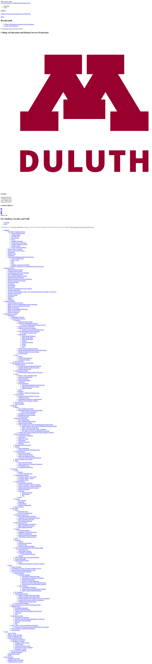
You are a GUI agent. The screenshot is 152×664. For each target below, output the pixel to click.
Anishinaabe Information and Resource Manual (31, 563)
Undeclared (11, 296)
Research (20, 391)
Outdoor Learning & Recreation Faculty (33, 329)
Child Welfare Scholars (24, 551)
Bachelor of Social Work (21, 514)
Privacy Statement (74, 227)
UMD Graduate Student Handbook (31, 590)
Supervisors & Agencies (25, 543)
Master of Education (13, 307)
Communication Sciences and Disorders (22, 363)
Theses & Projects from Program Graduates (34, 584)
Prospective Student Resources (30, 581)
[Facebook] (76, 209)
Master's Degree (19, 573)
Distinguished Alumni (14, 654)
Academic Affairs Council (22, 643)
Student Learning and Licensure (24, 459)
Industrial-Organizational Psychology (28, 488)
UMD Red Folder (27, 388)
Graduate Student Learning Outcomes (28, 367)
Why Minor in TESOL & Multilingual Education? (36, 431)
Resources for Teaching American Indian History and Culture (32, 627)
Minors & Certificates (21, 418)
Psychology (11, 284)
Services (17, 622)
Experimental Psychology (25, 483)
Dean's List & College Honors (16, 250)
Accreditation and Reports (25, 467)
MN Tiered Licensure (24, 453)
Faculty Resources (23, 383)
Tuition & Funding (27, 492)
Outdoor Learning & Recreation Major (29, 595)
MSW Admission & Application (27, 524)
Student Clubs (12, 254)
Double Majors (22, 503)
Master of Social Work (14, 310)
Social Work (11, 287)
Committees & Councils (18, 641)
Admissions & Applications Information (33, 578)
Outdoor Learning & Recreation (17, 280)
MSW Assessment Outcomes (26, 526)
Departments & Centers (10, 314)
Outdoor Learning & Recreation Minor (29, 597)
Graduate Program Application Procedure (29, 366)
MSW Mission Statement (25, 527)
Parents (24, 344)
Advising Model (15, 235)
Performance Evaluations (18, 639)
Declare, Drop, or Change (15, 249)
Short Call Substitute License (26, 456)
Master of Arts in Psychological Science (19, 306)
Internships (21, 502)
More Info (21, 491)
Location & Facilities (24, 360)
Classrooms (18, 612)
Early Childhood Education (15, 274)
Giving (20, 390)
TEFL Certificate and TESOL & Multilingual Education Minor (35, 424)
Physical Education (13, 282)
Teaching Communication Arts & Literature (20, 288)
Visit (23, 495)
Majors (17, 407)
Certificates (11, 299)
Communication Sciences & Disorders (18, 273)
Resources (21, 443)
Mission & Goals (23, 511)
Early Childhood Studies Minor (27, 421)
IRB (12, 261)
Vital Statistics (26, 494)
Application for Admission (25, 435)
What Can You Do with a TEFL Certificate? (34, 429)
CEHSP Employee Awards (15, 662)
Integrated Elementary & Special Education (20, 279)
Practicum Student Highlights (26, 546)
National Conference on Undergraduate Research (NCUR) (27, 266)
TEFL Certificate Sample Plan (30, 427)
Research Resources (16, 652)
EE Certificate (19, 592)
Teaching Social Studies (14, 293)
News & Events (19, 361)
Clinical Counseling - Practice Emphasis (29, 484)
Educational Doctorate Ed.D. (23, 445)
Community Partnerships (25, 552)
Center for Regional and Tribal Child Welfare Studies (26, 605)
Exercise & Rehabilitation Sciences (17, 276)
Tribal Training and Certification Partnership (27, 557)
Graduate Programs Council (22, 646)
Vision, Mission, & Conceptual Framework (30, 464)
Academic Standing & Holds (19, 244)
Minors (10, 298)
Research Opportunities (24, 505)
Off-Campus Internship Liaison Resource (33, 385)
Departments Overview (17, 317)
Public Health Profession (29, 336)
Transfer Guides (15, 246)
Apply (20, 497)
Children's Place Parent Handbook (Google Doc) (28, 611)
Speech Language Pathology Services (28, 396)
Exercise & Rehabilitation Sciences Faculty (34, 325)
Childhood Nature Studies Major (27, 601)
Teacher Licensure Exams (25, 454)
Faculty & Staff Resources (15, 638)
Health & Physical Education (16, 277)
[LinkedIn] (76, 212)
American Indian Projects (22, 560)
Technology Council (20, 649)
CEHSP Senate (19, 644)
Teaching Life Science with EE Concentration (31, 600)
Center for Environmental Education (21, 571)
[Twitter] (76, 213)
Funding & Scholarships (25, 533)
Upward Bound (15, 630)
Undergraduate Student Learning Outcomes (30, 372)
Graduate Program (20, 364)
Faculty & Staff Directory (11, 26)
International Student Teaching (26, 415)
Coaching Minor (22, 353)
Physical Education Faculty (29, 333)
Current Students (19, 404)
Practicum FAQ (22, 545)
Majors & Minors (9, 268)
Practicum (17, 540)
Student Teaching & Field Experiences (29, 450)
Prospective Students (24, 530)
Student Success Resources (18, 242)
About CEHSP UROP (17, 258)
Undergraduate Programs (22, 475)
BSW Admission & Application (27, 516)
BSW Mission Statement (25, 521)
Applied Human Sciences (18, 318)
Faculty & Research (23, 489)
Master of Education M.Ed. (22, 434)
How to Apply (15, 260)
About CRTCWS (23, 549)
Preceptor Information (24, 380)
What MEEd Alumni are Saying (31, 576)
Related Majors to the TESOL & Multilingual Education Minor (39, 426)
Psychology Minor (23, 480)
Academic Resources (17, 241)
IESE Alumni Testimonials (29, 412)
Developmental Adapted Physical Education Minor (32, 350)
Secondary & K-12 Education (26, 413)
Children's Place (15, 606)
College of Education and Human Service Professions (16, 14)
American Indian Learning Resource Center (23, 570)
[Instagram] (76, 210)
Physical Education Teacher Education (29, 331)
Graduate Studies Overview (15, 303)
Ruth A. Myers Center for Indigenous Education (24, 625)
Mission (20, 356)
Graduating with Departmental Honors (29, 518)
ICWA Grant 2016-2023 (28, 554)
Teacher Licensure (20, 451)
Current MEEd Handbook (29, 587)
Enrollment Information (21, 608)
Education (14, 405)
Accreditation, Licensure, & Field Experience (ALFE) (26, 568)
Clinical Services (19, 394)
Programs (17, 320)
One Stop (7, 6)
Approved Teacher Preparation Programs (29, 458)
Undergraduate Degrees (21, 594)
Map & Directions (23, 378)
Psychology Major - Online (25, 478)
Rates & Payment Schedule (22, 609)
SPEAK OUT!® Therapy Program (28, 401)
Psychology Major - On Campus (27, 477)
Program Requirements (28, 579)
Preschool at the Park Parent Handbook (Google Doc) (30, 619)
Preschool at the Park (17, 616)
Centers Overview (16, 567)
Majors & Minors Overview (15, 269)
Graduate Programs (9, 301)
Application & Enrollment (22, 617)
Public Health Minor (27, 339)
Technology (11, 255)
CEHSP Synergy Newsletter (15, 660)
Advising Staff (15, 236)
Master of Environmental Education (18, 309)
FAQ (23, 347)
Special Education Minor (25, 423)
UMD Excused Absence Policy (30, 386)
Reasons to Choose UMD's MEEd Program (34, 582)
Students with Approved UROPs (20, 265)
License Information (20, 559)
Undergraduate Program (21, 371)
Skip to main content (6, 1)
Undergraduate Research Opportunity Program (21, 257)
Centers (10, 565)
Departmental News (23, 465)
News (16, 538)
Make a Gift (4, 215)
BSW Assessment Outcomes (26, 519)
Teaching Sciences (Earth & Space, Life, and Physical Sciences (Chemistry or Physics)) (32, 292)
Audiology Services (23, 397)
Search (3, 10)
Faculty (24, 345)
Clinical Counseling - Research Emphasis (29, 486)
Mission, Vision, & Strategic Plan (27, 375)
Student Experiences (24, 442)
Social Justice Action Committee (24, 647)
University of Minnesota (17, 227)
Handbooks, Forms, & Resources (27, 532)
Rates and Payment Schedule (23, 620)
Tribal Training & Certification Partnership (23, 628)
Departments (11, 315)
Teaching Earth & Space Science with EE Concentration (34, 598)
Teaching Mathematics (14, 290)
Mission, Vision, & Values (15, 635)
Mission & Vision (23, 439)
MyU (5, 7)
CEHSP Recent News (14, 658)
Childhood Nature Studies (15, 271)
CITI (12, 263)
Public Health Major (27, 337)
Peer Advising (22, 500)
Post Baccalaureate (23, 416)
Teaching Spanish (13, 295)
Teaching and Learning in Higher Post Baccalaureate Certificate (36, 432)
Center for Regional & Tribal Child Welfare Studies (29, 548)
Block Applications (23, 448)
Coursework (21, 437)
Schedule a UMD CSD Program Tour (28, 393)
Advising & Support (27, 342)
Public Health (11, 285)
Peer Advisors (15, 238)
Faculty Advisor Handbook (18, 247)
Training (20, 556)
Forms (13, 239)
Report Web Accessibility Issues (86, 227)
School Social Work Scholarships (27, 535)
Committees (21, 382)
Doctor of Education (13, 312)
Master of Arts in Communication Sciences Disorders (22, 304)
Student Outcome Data (24, 369)
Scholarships (11, 252)
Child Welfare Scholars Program (27, 537)
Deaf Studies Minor (23, 420)
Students (6, 230)
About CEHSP (12, 633)
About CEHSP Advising (18, 233)
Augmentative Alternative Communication (30, 399)
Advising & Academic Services (16, 231)
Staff (16, 614)
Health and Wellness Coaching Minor (28, 352)
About (16, 355)
